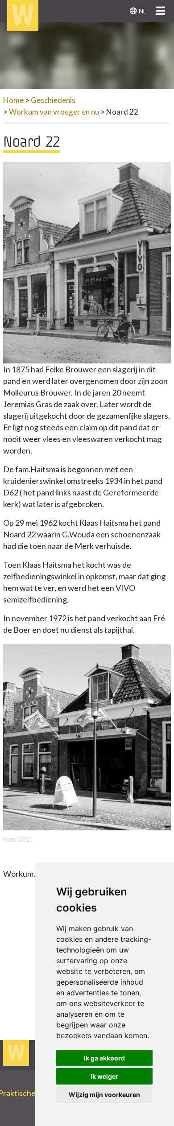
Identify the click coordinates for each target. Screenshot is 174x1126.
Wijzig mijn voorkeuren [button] (104, 1094)
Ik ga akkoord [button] (104, 1058)
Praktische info (28, 1093)
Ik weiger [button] (104, 1076)
